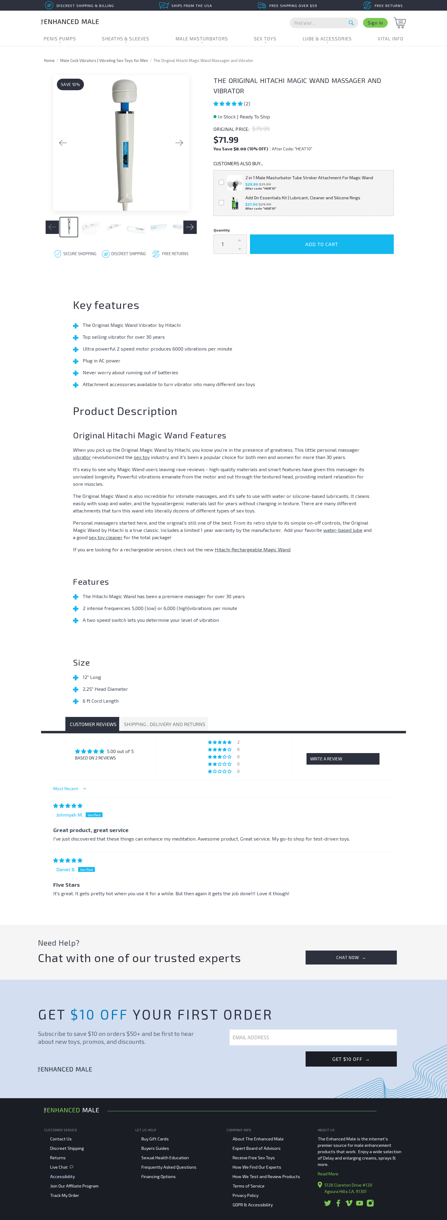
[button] (228, 103)
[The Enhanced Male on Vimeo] (349, 1205)
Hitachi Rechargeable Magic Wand (252, 549)
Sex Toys (265, 38)
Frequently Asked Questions (168, 1167)
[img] (67, 805)
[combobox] (324, 23)
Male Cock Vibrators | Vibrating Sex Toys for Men (104, 60)
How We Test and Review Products (266, 1176)
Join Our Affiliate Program (74, 1185)
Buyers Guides (155, 1148)
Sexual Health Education (165, 1157)
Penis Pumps (59, 38)
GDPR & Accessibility (253, 1204)
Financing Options (158, 1176)
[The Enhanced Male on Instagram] (370, 1205)
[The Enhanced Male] (70, 22)
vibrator (82, 457)
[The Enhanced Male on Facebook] (338, 1205)
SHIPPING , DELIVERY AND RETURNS (164, 724)
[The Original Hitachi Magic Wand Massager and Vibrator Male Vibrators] (121, 143)
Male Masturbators (201, 38)
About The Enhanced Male (258, 1138)
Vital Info (391, 38)
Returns (58, 1157)
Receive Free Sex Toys (254, 1157)
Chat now (351, 957)
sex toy (142, 457)
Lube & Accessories (327, 38)
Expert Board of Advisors (257, 1148)
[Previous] (63, 143)
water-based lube (342, 530)
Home (49, 60)
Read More (328, 1173)
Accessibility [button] (62, 1176)
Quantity (221, 230)
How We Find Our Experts (257, 1167)
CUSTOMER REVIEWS (93, 724)
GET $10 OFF (351, 1059)
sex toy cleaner (106, 537)
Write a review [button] (326, 758)
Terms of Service (249, 1185)
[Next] (179, 143)
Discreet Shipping (67, 1148)
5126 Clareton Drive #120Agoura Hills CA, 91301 (348, 1188)
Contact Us (61, 1138)
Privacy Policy (245, 1195)
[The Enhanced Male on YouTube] (359, 1205)
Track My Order (64, 1195)
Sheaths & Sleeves (125, 38)
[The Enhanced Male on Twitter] (327, 1205)
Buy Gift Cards (155, 1138)
